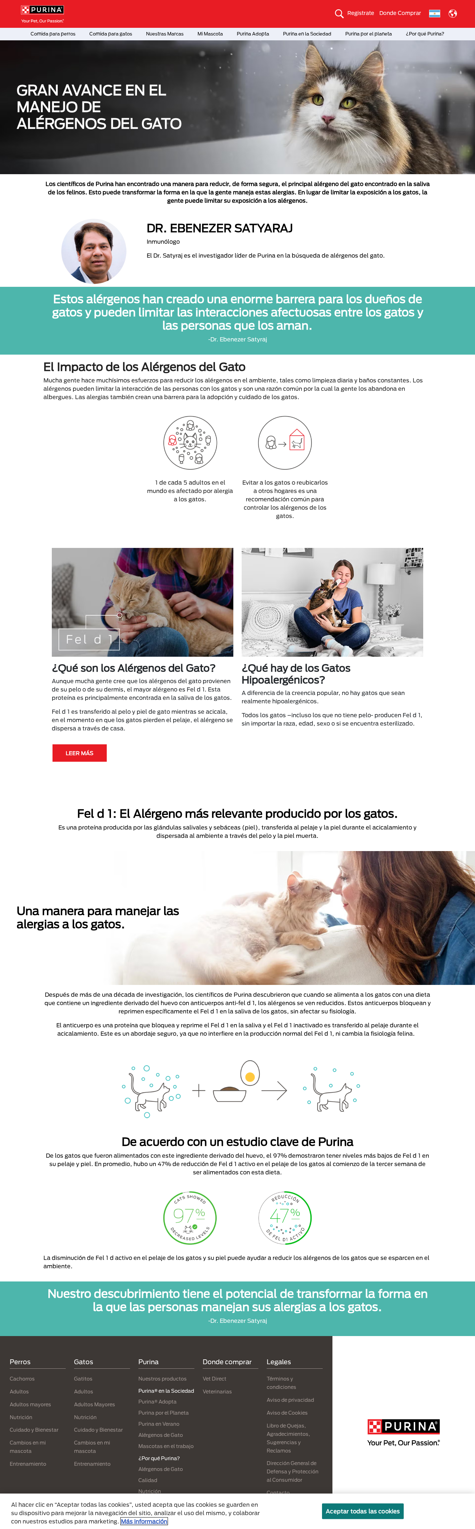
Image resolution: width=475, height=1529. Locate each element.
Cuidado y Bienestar (34, 1430)
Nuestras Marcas (165, 34)
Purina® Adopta (157, 1402)
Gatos (83, 1362)
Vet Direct (214, 1379)
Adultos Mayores (94, 1404)
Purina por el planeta (368, 34)
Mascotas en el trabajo (166, 1446)
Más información (144, 1521)
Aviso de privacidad (290, 1400)
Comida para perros (53, 34)
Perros (20, 1362)
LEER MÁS (80, 753)
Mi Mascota (210, 34)
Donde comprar (227, 1362)
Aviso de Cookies (287, 1413)
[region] (237, 1511)
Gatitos (83, 1379)
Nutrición (21, 1417)
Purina (148, 1362)
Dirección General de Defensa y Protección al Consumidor (293, 1471)
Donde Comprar (400, 13)
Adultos (19, 1391)
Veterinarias (217, 1391)
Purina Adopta (253, 34)
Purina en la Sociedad (307, 34)
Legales (279, 1362)
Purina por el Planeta (163, 1413)
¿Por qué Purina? (425, 34)
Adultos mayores (30, 1404)
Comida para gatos (110, 34)
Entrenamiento (28, 1464)
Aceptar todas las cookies (363, 1511)
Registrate (360, 13)
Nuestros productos (162, 1379)
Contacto (278, 1493)
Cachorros (22, 1379)
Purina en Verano (158, 1424)
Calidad (147, 1480)
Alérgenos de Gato (160, 1435)
